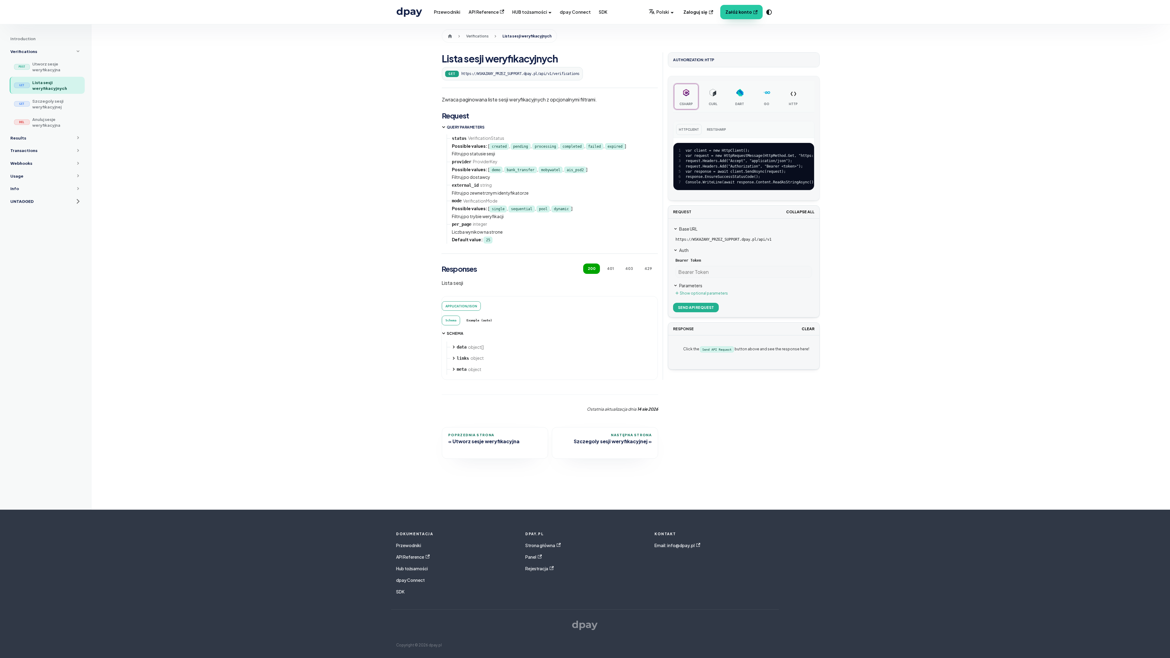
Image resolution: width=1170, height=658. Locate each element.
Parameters (690, 285)
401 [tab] (610, 268)
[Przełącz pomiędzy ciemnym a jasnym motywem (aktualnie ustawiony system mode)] (769, 12)
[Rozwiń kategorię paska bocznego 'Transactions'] (78, 150)
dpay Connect (575, 12)
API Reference (484, 12)
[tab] (451, 320)
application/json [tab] (461, 306)
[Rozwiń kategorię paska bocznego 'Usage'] (78, 176)
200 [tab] (592, 268)
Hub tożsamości (412, 568)
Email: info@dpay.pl (674, 545)
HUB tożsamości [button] (529, 12)
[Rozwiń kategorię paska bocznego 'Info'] (78, 188)
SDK (603, 12)
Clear (808, 329)
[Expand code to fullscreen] (806, 151)
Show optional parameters (704, 293)
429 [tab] (648, 268)
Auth (684, 250)
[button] (45, 201)
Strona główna (540, 545)
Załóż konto (738, 12)
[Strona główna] (450, 36)
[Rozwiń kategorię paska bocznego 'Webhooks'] (78, 163)
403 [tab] (629, 268)
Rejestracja (536, 568)
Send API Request (696, 307)
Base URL (688, 229)
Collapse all (800, 212)
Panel (530, 557)
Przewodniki (447, 12)
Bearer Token (688, 260)
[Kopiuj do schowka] (795, 151)
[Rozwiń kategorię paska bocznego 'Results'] (78, 138)
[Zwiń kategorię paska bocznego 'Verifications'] (78, 51)
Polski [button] (662, 12)
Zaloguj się (695, 12)
